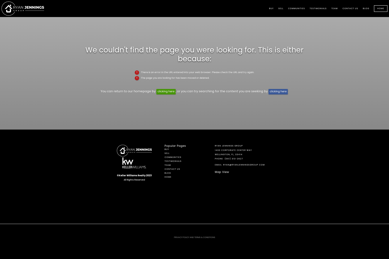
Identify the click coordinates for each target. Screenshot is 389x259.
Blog (366, 8)
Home (380, 8)
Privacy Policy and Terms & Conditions (194, 237)
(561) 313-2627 (234, 158)
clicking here (166, 91)
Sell (167, 153)
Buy (167, 149)
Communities (173, 157)
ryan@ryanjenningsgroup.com (244, 165)
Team (334, 8)
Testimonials (318, 8)
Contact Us (350, 8)
